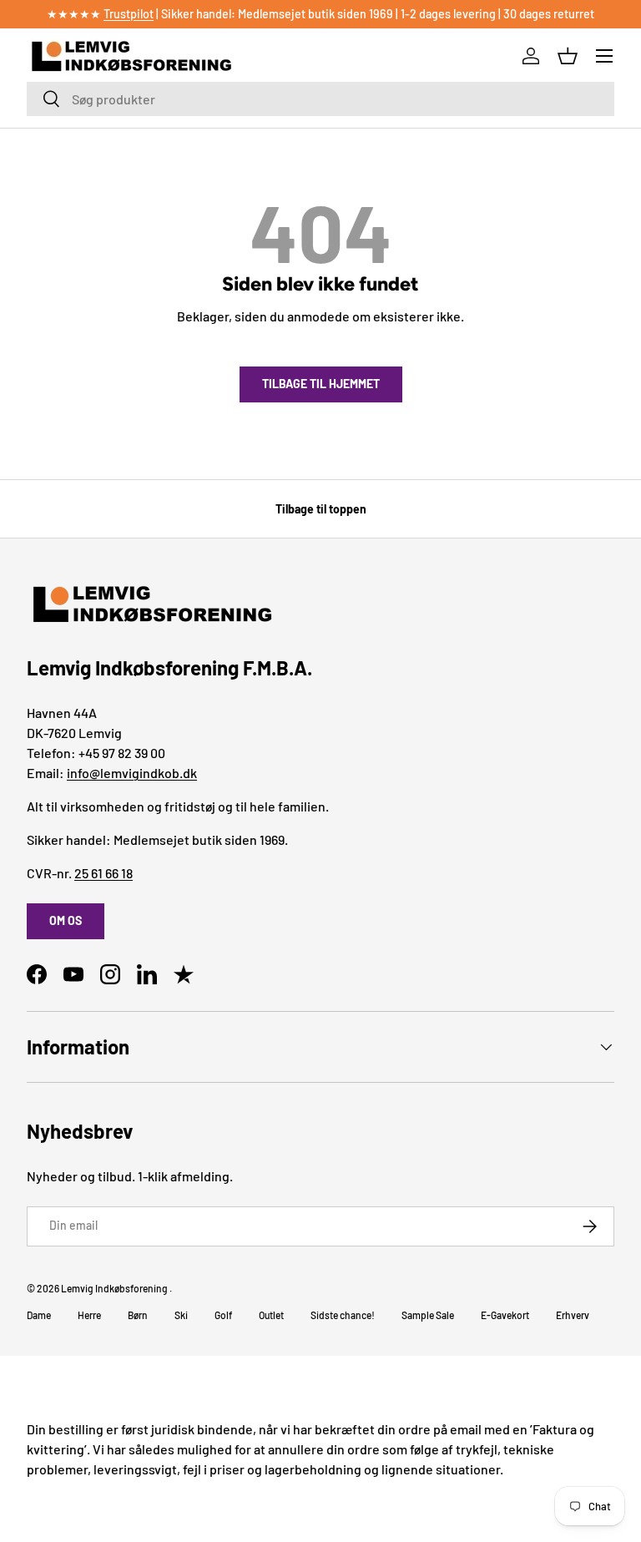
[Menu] (604, 56)
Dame (39, 1315)
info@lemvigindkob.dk (132, 773)
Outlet (271, 1315)
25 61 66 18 (103, 873)
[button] (567, 56)
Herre (89, 1315)
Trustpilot (128, 14)
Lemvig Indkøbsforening (114, 1288)
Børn (138, 1315)
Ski (181, 1315)
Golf (223, 1315)
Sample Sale (427, 1315)
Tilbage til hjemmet (321, 384)
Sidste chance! (342, 1315)
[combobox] (320, 99)
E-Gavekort (505, 1315)
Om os (65, 920)
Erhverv (572, 1315)
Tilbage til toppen (320, 509)
